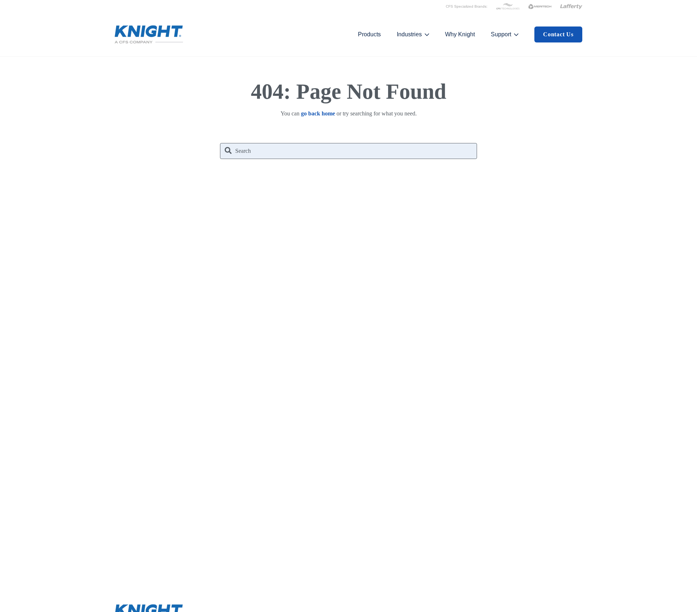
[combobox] (348, 151)
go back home (318, 113)
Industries (409, 34)
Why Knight (460, 34)
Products (369, 34)
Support (501, 34)
